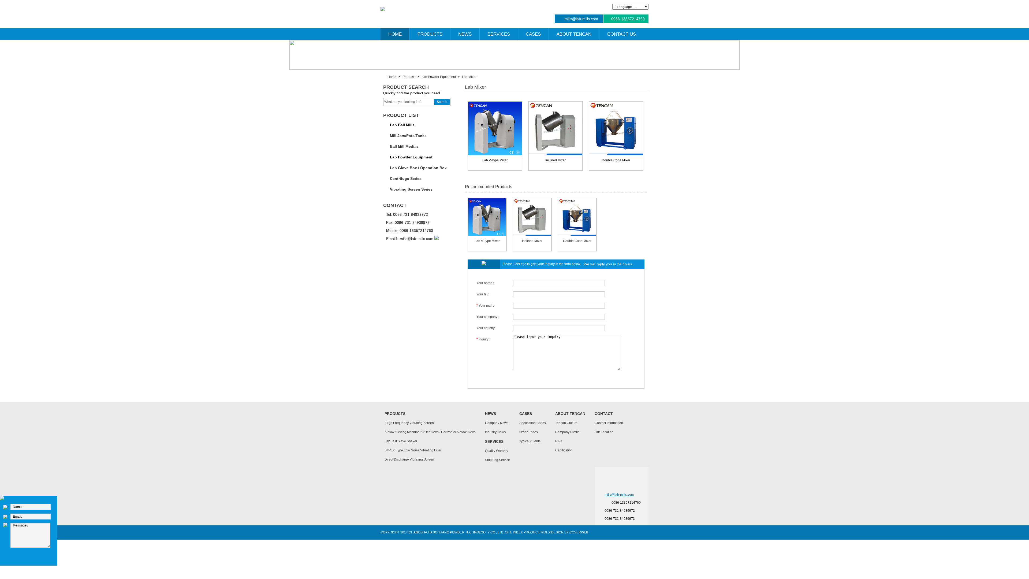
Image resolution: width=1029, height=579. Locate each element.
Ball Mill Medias (404, 146)
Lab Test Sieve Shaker (401, 441)
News (490, 413)
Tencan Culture (566, 423)
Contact (604, 413)
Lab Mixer (469, 77)
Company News (496, 423)
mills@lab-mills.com (581, 19)
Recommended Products (488, 186)
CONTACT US (621, 34)
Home (391, 77)
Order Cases (528, 432)
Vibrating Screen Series (411, 189)
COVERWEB (578, 532)
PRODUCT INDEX (537, 532)
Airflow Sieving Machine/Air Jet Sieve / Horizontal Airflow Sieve (430, 432)
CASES (533, 34)
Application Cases (532, 423)
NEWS (465, 34)
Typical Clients (529, 441)
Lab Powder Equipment (439, 77)
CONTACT (395, 205)
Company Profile (567, 432)
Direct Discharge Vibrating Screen (409, 459)
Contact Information (609, 423)
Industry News (495, 432)
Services (494, 441)
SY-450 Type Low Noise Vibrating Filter (413, 450)
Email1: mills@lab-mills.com (409, 238)
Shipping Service (497, 460)
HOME (395, 34)
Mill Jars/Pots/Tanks (408, 135)
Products (408, 77)
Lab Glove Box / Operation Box (418, 168)
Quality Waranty (496, 451)
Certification (564, 450)
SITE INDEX (514, 532)
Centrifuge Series (406, 178)
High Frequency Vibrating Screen (409, 423)
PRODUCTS (429, 34)
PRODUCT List (401, 115)
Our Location (604, 432)
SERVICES (498, 34)
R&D (558, 441)
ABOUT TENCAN (574, 34)
